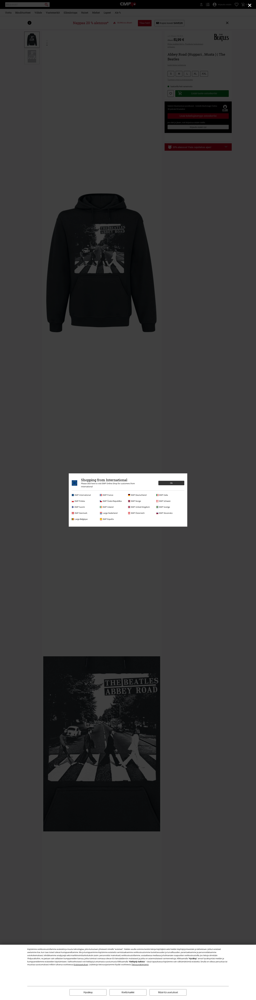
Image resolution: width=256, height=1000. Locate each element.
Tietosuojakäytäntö (140, 964)
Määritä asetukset (168, 992)
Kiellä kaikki (128, 992)
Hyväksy (88, 992)
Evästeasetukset (81, 964)
